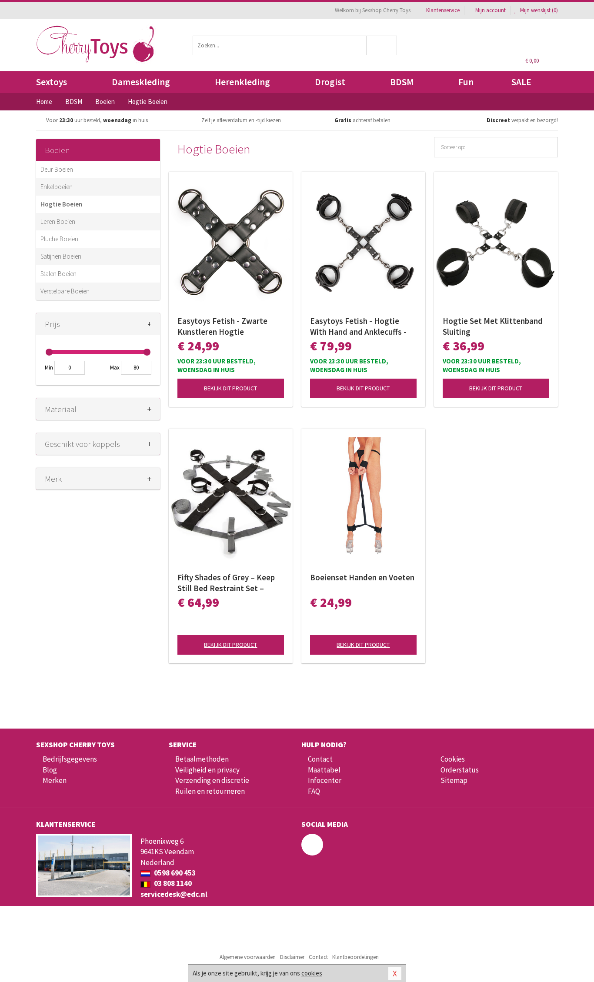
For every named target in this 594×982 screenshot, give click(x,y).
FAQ (314, 791)
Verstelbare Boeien (65, 291)
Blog (50, 770)
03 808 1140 (172, 883)
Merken (55, 780)
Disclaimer (292, 957)
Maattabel (324, 770)
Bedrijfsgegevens (70, 759)
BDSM (402, 82)
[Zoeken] (382, 45)
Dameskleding (141, 82)
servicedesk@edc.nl (173, 894)
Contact (320, 759)
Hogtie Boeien (61, 204)
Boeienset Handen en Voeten (362, 577)
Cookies (452, 759)
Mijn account (490, 10)
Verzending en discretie (212, 780)
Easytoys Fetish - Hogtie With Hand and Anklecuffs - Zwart (358, 326)
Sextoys (51, 82)
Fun (466, 82)
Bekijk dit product (230, 388)
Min (49, 367)
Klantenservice (443, 10)
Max (115, 367)
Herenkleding (242, 82)
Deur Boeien (56, 169)
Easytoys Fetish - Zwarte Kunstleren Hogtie (222, 326)
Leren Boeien (57, 221)
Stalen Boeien (58, 274)
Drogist (330, 82)
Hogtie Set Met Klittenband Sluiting (493, 326)
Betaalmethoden (202, 759)
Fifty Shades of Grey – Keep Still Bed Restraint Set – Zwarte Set (226, 583)
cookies (311, 973)
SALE (521, 82)
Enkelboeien (56, 187)
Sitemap (453, 780)
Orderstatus (459, 770)
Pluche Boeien (59, 239)
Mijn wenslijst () (538, 10)
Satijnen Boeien (60, 256)
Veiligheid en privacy (207, 770)
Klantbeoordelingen (355, 957)
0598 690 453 (174, 873)
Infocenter (324, 780)
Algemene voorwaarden (248, 957)
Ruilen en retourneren (210, 791)
